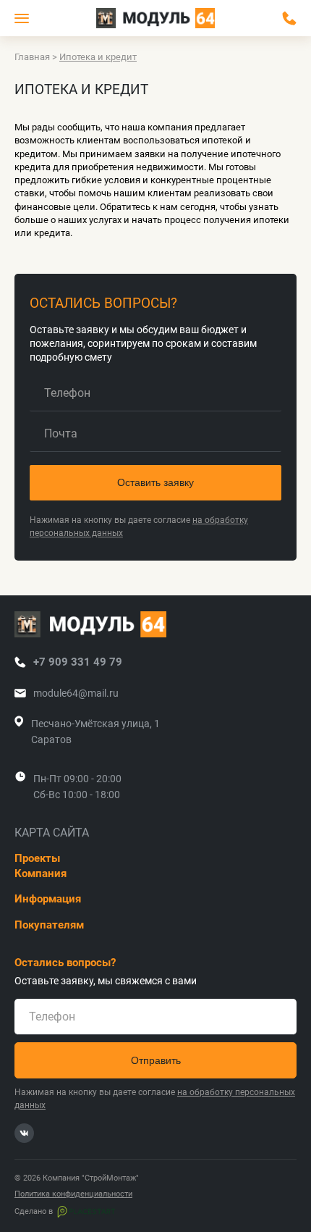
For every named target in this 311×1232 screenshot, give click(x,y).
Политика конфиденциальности (73, 1194)
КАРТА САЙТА (51, 832)
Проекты (37, 858)
